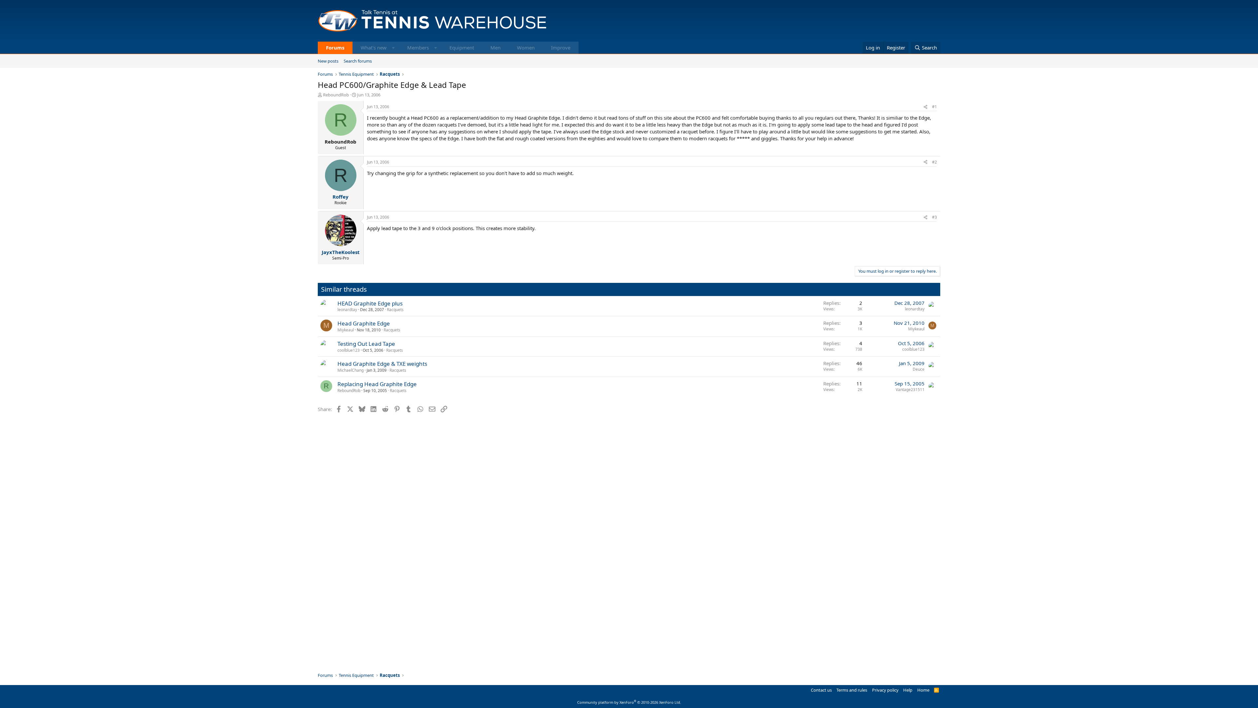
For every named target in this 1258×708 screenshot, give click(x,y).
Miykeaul (345, 330)
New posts (328, 61)
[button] (393, 48)
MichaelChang (350, 370)
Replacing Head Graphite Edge (377, 384)
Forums (335, 47)
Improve (560, 47)
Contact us (821, 690)
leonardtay (347, 309)
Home (923, 690)
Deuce (918, 369)
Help (907, 690)
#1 (934, 106)
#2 (934, 162)
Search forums (358, 61)
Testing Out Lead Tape (366, 343)
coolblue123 (348, 350)
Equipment (461, 47)
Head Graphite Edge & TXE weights (382, 363)
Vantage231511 (910, 389)
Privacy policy (885, 690)
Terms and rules (851, 690)
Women (526, 47)
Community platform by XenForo (629, 702)
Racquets (395, 309)
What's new (374, 47)
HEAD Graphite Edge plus (370, 303)
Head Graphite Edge (363, 323)
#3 (934, 217)
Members (418, 47)
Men (495, 47)
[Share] (925, 107)
